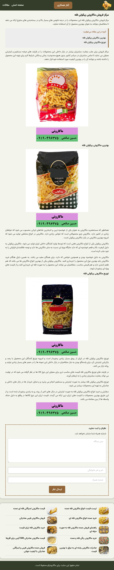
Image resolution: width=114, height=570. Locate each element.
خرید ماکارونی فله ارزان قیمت (32, 528)
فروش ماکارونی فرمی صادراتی (32, 518)
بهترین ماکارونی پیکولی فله (94, 38)
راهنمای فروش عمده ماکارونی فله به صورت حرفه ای (78, 529)
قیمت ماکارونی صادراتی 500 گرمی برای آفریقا (25, 538)
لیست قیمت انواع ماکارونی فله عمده (81, 508)
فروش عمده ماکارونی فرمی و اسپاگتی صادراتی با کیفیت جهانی (29, 549)
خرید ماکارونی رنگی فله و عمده (83, 538)
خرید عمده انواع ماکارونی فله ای (83, 518)
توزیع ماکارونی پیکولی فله (95, 42)
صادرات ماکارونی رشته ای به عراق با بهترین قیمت (78, 549)
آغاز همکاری (63, 5)
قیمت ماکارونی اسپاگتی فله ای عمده (29, 508)
